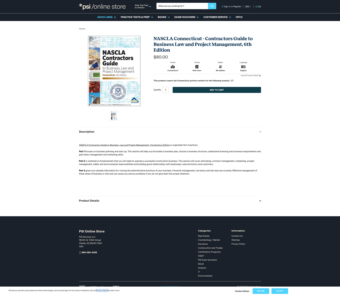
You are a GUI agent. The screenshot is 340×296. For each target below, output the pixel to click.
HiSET (201, 256)
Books (162, 17)
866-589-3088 (89, 252)
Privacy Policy (238, 244)
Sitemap (235, 240)
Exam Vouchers (184, 17)
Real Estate (203, 236)
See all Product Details (250, 75)
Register (237, 6)
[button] (170, 132)
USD (247, 6)
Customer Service (215, 17)
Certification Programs (209, 252)
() (259, 6)
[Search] (212, 6)
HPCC (239, 17)
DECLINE (261, 291)
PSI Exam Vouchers (207, 260)
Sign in (227, 6)
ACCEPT (279, 291)
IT (199, 272)
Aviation (202, 268)
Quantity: (157, 89)
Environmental (205, 276)
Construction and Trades (210, 248)
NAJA (201, 264)
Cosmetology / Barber (209, 240)
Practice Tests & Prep (135, 17)
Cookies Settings (242, 291)
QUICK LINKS (105, 17)
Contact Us (237, 236)
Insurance (203, 244)
